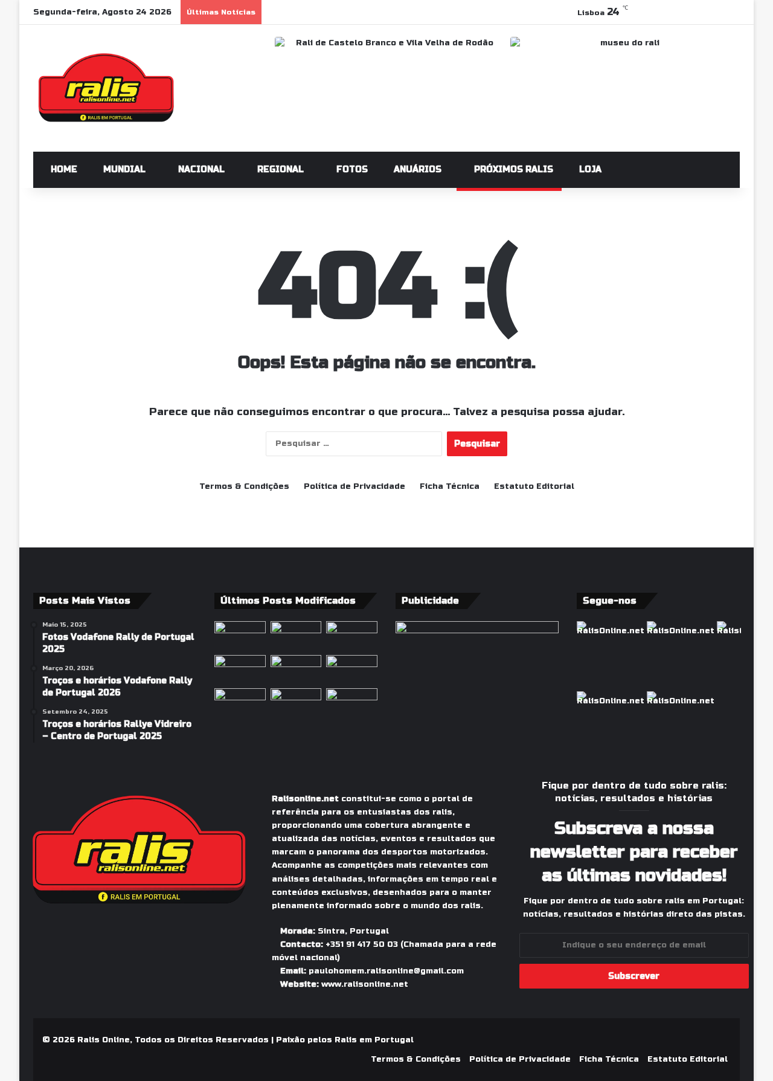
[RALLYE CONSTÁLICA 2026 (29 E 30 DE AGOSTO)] (240, 635)
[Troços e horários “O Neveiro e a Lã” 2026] (240, 702)
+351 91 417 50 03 (362, 944)
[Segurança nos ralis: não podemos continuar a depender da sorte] (296, 702)
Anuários (416, 169)
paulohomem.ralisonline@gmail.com (386, 971)
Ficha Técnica (450, 486)
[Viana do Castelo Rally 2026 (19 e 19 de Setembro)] (296, 635)
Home (62, 169)
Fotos (351, 169)
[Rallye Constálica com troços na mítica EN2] (351, 702)
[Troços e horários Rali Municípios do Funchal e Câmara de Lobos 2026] (351, 669)
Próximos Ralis (512, 169)
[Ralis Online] (106, 88)
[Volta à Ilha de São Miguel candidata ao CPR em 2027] (351, 635)
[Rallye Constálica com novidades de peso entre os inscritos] (240, 669)
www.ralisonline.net (364, 984)
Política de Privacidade (354, 486)
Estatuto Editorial (534, 486)
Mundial (123, 169)
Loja (589, 169)
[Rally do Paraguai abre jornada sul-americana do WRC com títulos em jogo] (296, 669)
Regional (279, 169)
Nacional (200, 169)
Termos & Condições (244, 486)
